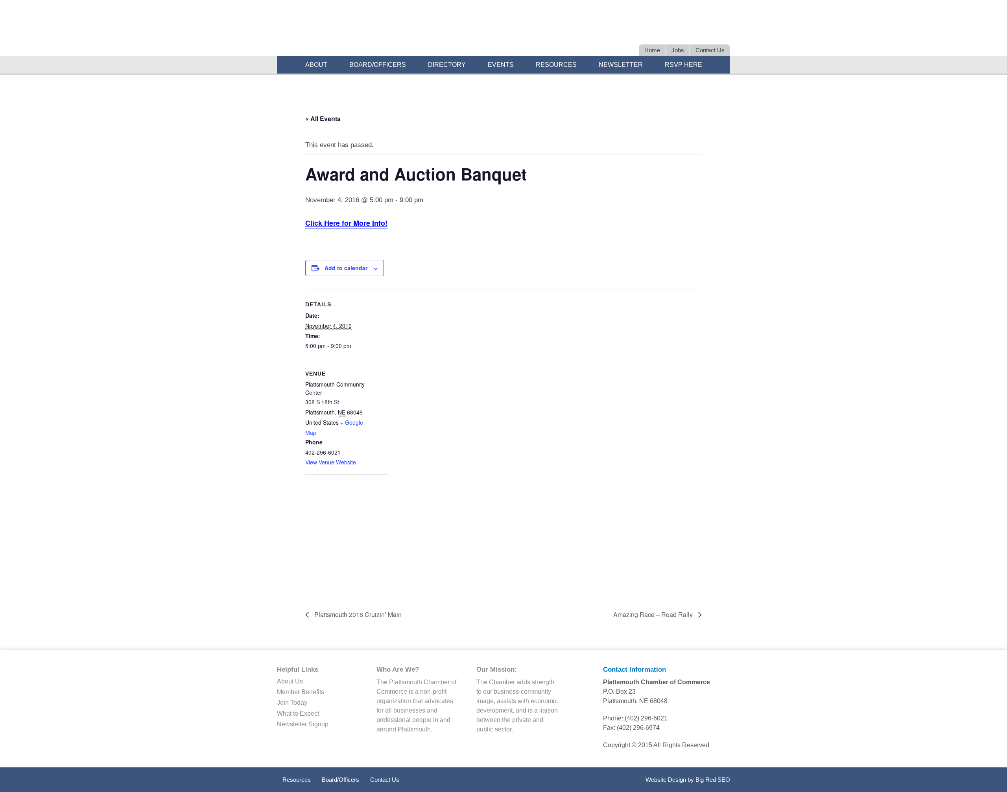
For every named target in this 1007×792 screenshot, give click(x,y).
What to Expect (298, 713)
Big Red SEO (712, 779)
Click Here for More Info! (346, 223)
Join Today (292, 702)
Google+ (709, 31)
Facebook (695, 31)
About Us (290, 681)
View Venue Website (330, 462)
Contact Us (384, 779)
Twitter (667, 31)
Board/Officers (340, 779)
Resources (296, 779)
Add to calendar (346, 268)
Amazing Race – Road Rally (653, 614)
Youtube (722, 31)
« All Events (323, 118)
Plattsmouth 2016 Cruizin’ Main (357, 614)
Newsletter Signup (302, 724)
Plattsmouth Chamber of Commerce (385, 29)
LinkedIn (681, 31)
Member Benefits (300, 692)
